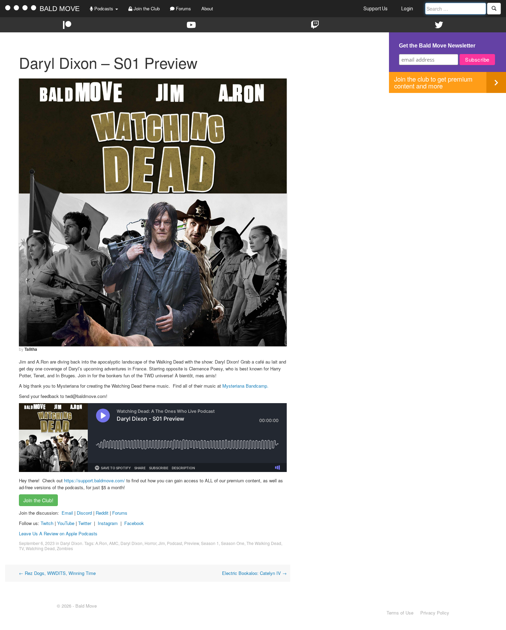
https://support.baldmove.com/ (94, 480)
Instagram (108, 523)
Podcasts (104, 8)
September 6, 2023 (37, 543)
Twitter (84, 523)
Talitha (30, 349)
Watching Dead (40, 548)
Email (67, 513)
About (207, 8)
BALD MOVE (60, 8)
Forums (183, 8)
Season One (232, 543)
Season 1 (210, 543)
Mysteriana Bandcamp (244, 385)
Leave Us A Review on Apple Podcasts (58, 533)
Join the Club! (38, 500)
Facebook (134, 523)
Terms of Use (400, 612)
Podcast (174, 543)
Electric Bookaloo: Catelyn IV (254, 573)
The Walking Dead (263, 543)
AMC (113, 543)
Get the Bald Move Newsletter (437, 46)
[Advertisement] (447, 141)
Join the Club (146, 8)
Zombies (65, 548)
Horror (150, 543)
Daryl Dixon (71, 543)
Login (407, 8)
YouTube (65, 523)
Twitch (47, 523)
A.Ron (101, 543)
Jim (161, 543)
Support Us (375, 8)
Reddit (103, 513)
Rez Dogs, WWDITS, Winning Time (57, 573)
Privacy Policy (434, 612)
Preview (191, 543)
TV (21, 548)
